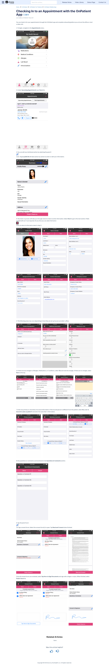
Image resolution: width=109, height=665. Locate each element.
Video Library (79, 2)
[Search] (58, 2)
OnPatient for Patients (36, 7)
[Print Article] (26, 15)
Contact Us (102, 2)
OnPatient (25, 7)
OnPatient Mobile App (50, 7)
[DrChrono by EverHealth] (10, 1)
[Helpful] (52, 652)
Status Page (91, 2)
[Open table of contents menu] (3, 2)
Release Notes (66, 2)
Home (17, 7)
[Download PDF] (24, 15)
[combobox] (44, 2)
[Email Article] (28, 15)
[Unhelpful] (57, 652)
